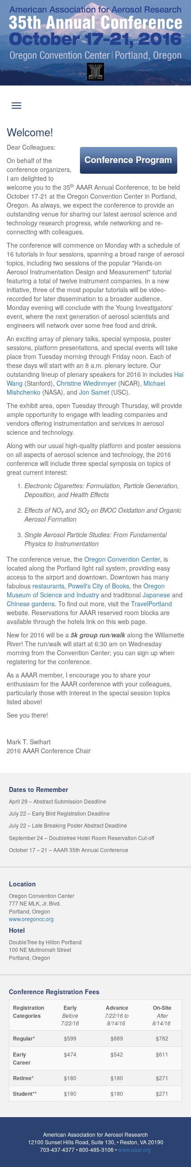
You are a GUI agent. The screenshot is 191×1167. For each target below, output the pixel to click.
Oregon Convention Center (122, 559)
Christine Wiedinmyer (86, 383)
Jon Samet (94, 392)
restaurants (48, 585)
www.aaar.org (134, 1149)
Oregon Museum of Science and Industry (86, 590)
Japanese (156, 594)
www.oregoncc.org (31, 918)
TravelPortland (151, 603)
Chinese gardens (31, 603)
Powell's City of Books (98, 585)
